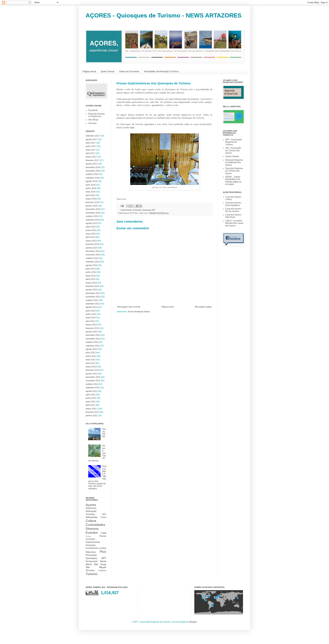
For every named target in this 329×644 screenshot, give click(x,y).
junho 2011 (91, 398)
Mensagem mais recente (128, 307)
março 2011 (91, 408)
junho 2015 (91, 230)
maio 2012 (91, 359)
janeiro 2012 (92, 374)
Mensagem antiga (203, 307)
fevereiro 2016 (92, 202)
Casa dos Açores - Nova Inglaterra (233, 204)
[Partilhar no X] (134, 206)
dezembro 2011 (93, 377)
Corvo (103, 517)
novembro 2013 (93, 297)
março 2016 (91, 199)
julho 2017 (91, 143)
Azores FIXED (104, 433)
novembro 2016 (93, 171)
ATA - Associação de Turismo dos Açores (233, 150)
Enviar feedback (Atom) (139, 311)
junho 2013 (91, 314)
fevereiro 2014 (92, 286)
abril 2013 (90, 321)
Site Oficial (93, 120)
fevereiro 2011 (92, 412)
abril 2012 (90, 363)
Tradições (102, 570)
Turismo (92, 574)
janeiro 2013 (92, 331)
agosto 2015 (91, 223)
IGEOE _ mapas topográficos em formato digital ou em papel (233, 180)
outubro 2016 (92, 174)
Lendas (102, 548)
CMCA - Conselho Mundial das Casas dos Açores (234, 223)
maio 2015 (91, 234)
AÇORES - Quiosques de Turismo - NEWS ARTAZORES (163, 15)
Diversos (92, 528)
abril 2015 (90, 237)
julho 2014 (91, 269)
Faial (103, 532)
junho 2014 (91, 272)
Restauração (92, 561)
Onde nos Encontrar (129, 71)
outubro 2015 (92, 216)
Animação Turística (91, 513)
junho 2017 (91, 146)
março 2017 (91, 157)
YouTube (92, 123)
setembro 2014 (93, 262)
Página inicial (89, 71)
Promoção (137, 210)
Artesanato (92, 517)
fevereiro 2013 (92, 328)
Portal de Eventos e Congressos (96, 115)
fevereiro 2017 (92, 160)
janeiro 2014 (92, 289)
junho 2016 (91, 188)
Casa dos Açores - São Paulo (233, 216)
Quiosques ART (148, 210)
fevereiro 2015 (92, 244)
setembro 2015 (93, 220)
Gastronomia (126, 210)
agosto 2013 (91, 307)
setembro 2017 (93, 136)
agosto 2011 (91, 391)
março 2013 (91, 324)
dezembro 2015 (93, 209)
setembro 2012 (93, 346)
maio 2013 (91, 317)
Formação (90, 539)
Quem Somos (107, 71)
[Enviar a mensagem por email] (127, 206)
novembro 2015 (93, 213)
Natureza (91, 552)
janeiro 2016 (92, 206)
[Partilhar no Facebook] (137, 206)
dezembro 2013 (93, 293)
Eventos (92, 532)
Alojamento (91, 508)
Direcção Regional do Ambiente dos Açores (234, 162)
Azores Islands (232, 156)
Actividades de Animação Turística (161, 71)
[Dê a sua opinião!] (131, 206)
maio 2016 (91, 192)
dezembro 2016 (93, 167)
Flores (102, 536)
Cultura (91, 521)
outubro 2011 (92, 384)
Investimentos (92, 548)
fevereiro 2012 (92, 370)
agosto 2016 (91, 181)
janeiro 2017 (92, 164)
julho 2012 (91, 352)
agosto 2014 (91, 265)
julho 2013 (91, 311)
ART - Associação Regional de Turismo (233, 142)
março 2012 (91, 366)
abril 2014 (90, 279)
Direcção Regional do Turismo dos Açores (234, 171)
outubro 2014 (92, 258)
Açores (91, 505)
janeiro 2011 (91, 415)
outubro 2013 (92, 300)
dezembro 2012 (93, 335)
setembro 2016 (93, 178)
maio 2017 (91, 150)
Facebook (93, 110)
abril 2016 (90, 195)
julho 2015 (91, 227)
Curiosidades (95, 525)
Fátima (88, 536)
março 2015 (91, 241)
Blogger (193, 622)
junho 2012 (91, 356)
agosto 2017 (91, 139)
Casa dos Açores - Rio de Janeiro (233, 210)
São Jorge (100, 564)
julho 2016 (91, 185)
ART (104, 514)
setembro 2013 (93, 304)
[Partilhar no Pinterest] (140, 206)
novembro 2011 (93, 380)
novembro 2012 (93, 339)
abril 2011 (90, 405)
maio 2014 (91, 276)
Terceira (90, 570)
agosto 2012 (91, 349)
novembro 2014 (93, 254)
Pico (103, 551)
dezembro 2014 (93, 251)
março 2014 (91, 283)
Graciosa (90, 545)
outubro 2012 (92, 342)
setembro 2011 (93, 387)
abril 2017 (90, 153)
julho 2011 (90, 394)
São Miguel (96, 567)
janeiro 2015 (92, 248)
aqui (132, 127)
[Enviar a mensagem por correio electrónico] (122, 206)
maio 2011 (90, 401)
